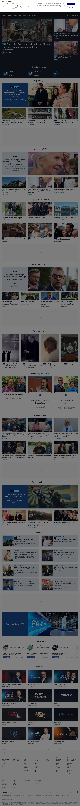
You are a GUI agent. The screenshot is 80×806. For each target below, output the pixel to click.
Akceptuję (71, 4)
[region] (40, 6)
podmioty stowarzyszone (19, 3)
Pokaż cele (71, 7)
